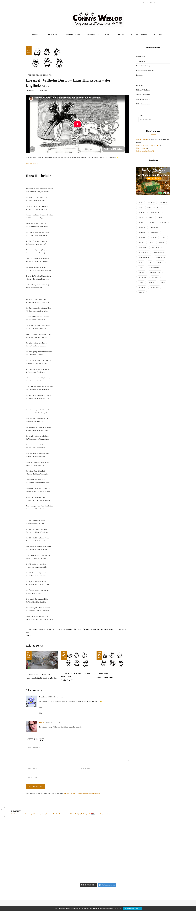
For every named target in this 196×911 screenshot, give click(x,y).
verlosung (142, 287)
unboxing (152, 282)
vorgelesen (102, 629)
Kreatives (48, 75)
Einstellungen (132, 908)
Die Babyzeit (34, 674)
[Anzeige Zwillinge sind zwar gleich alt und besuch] (23, 844)
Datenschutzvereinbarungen (145, 70)
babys (149, 207)
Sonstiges (157, 34)
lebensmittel (155, 247)
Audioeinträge (35, 75)
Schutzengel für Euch (105, 677)
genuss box (142, 227)
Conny (41, 722)
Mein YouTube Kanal (143, 90)
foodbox (151, 222)
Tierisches (66, 676)
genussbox (154, 227)
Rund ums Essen (154, 267)
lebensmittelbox (144, 252)
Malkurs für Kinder (142, 139)
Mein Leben (37, 34)
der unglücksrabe (36, 629)
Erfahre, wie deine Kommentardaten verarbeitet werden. (82, 794)
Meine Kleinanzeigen (143, 104)
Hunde (141, 242)
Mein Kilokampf (141, 148)
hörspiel (86, 629)
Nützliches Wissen (138, 34)
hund (163, 237)
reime (93, 629)
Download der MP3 (32, 163)
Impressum (139, 75)
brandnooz (142, 212)
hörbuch (77, 629)
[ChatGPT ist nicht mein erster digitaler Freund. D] (73, 850)
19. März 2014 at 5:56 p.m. (55, 697)
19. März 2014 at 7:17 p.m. (52, 722)
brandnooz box (155, 212)
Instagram (139, 85)
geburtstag (163, 222)
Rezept (141, 267)
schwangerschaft (155, 272)
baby (140, 207)
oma (150, 262)
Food (107, 34)
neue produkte (160, 257)
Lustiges (120, 34)
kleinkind (161, 242)
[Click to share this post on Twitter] (38, 635)
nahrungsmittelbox (144, 257)
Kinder (150, 242)
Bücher (141, 217)
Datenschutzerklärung (143, 66)
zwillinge (141, 292)
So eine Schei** (67, 680)
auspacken (163, 202)
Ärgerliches (84, 673)
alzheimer (151, 202)
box (158, 207)
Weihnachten (155, 287)
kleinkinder (142, 247)
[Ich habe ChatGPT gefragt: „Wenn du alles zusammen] (122, 841)
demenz (151, 217)
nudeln (141, 262)
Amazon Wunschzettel (143, 94)
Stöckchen (155, 277)
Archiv (140, 115)
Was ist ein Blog (141, 61)
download (51, 629)
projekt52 (160, 262)
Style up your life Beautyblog (145, 151)
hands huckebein (64, 629)
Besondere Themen (72, 34)
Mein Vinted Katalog (143, 99)
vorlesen (113, 629)
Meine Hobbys (93, 34)
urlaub (163, 282)
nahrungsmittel (159, 252)
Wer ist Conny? (141, 56)
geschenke (142, 232)
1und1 (141, 202)
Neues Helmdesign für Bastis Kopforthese (41, 678)
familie (141, 222)
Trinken (141, 282)
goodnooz (142, 237)
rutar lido (141, 272)
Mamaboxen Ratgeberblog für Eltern (148, 145)
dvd (160, 217)
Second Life (142, 277)
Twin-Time (52, 34)
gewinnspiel (154, 232)
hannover (153, 237)
